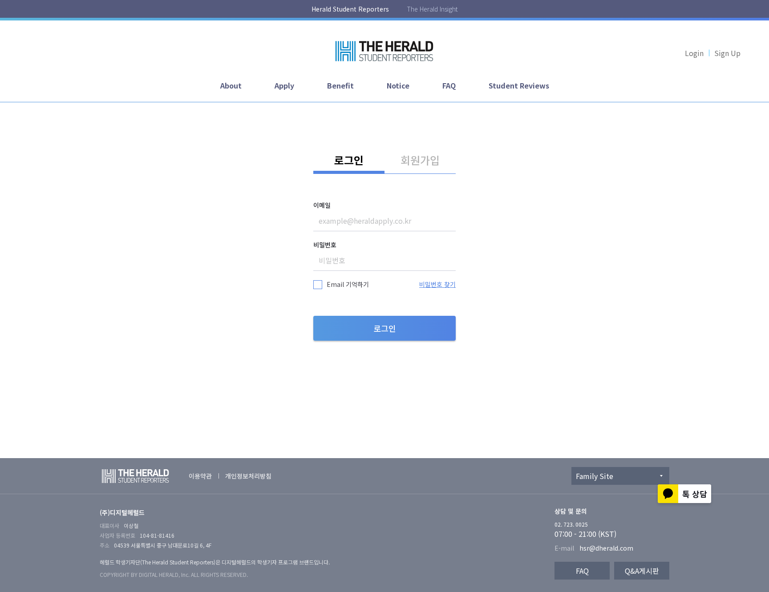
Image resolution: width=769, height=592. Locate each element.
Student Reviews (519, 85)
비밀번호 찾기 (437, 284)
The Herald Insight (432, 8)
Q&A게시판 (642, 570)
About (231, 85)
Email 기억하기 (348, 284)
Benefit (340, 85)
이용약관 (200, 475)
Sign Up (727, 53)
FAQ (449, 85)
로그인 (349, 160)
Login (694, 53)
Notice (398, 85)
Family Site (594, 476)
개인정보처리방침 (248, 475)
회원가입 (420, 160)
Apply (284, 85)
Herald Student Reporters (350, 8)
